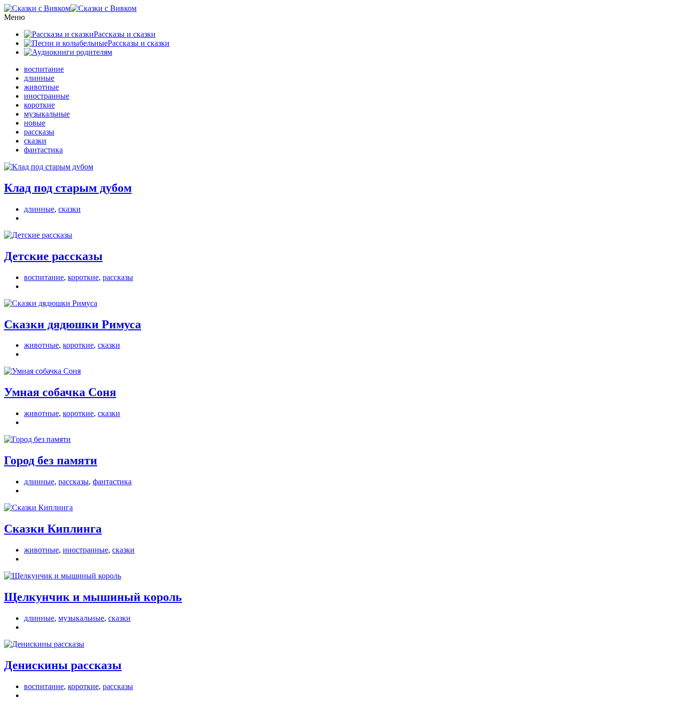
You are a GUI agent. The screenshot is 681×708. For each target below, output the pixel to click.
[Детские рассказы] (38, 235)
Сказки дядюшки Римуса (72, 324)
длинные (39, 78)
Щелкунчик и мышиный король (93, 596)
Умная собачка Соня (60, 392)
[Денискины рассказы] (44, 644)
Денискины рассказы (63, 665)
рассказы (39, 132)
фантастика (43, 149)
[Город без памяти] (37, 439)
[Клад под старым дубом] (48, 166)
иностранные (46, 96)
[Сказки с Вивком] (70, 8)
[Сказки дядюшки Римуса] (50, 303)
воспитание (44, 69)
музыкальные (47, 114)
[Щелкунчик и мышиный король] (62, 575)
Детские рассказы (53, 256)
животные (41, 87)
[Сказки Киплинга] (38, 507)
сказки (35, 141)
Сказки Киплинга (53, 528)
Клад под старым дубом (68, 187)
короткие (39, 105)
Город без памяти (50, 460)
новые (34, 123)
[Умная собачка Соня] (42, 371)
